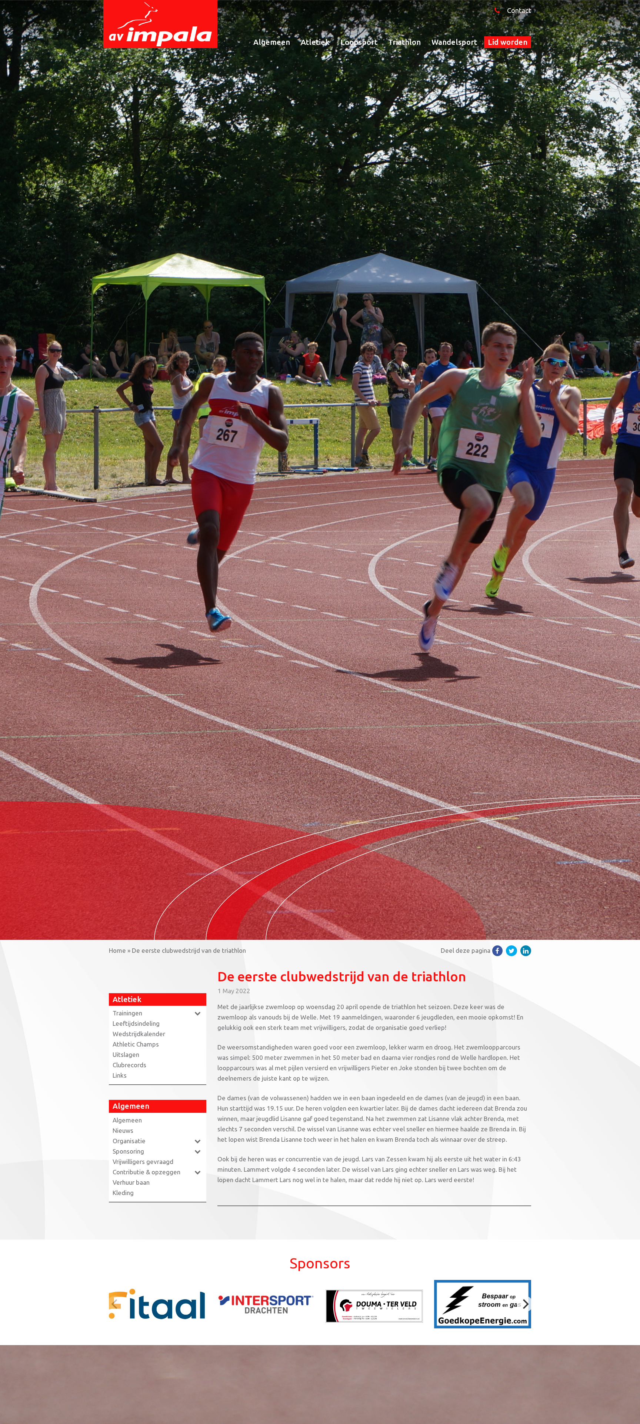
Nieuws (123, 1130)
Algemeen (271, 42)
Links (120, 1075)
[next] (525, 1304)
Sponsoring (128, 1151)
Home (117, 950)
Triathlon (404, 42)
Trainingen (127, 1013)
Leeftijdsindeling (136, 1023)
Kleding (123, 1192)
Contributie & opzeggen (146, 1171)
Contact (519, 10)
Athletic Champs (136, 1044)
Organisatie (129, 1140)
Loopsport (358, 42)
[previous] (115, 1304)
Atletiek (315, 42)
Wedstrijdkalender (139, 1033)
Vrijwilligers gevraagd (143, 1161)
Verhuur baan (131, 1182)
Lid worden (507, 42)
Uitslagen (126, 1054)
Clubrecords (129, 1064)
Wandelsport (454, 42)
